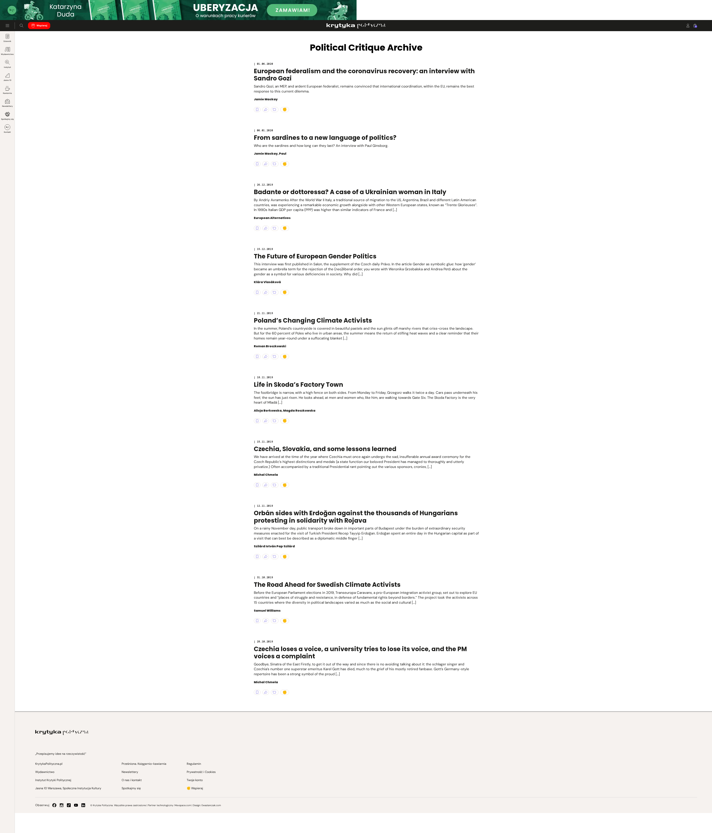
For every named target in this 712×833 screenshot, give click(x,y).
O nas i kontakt (132, 780)
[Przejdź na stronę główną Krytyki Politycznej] (61, 732)
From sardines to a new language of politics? (325, 137)
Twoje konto (195, 780)
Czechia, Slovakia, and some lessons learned (325, 449)
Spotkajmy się (7, 119)
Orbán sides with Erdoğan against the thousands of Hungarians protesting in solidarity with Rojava (356, 517)
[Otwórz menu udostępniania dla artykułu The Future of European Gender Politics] (265, 292)
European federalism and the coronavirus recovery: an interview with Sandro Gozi (364, 75)
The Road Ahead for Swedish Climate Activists (327, 584)
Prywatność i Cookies (201, 772)
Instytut (7, 67)
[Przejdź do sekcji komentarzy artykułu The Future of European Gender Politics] (274, 292)
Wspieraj (42, 25)
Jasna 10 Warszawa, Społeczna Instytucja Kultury (68, 788)
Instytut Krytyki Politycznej (53, 780)
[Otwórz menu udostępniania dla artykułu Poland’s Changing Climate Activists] (265, 356)
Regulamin (194, 764)
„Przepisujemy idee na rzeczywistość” (60, 754)
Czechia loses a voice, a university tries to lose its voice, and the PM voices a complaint (360, 653)
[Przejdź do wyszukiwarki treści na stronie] (21, 25)
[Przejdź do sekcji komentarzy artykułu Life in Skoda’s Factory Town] (274, 420)
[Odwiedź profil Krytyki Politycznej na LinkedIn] (83, 805)
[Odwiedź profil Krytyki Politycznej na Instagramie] (61, 805)
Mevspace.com (182, 805)
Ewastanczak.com (211, 805)
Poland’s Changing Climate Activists (313, 320)
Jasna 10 (7, 80)
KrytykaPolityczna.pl (48, 764)
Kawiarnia (7, 93)
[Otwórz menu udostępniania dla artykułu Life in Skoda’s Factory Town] (265, 420)
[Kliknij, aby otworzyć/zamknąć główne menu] (7, 25)
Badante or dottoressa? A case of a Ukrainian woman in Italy (350, 192)
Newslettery (7, 106)
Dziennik (7, 41)
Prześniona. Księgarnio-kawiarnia (144, 764)
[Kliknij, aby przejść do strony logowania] (688, 25)
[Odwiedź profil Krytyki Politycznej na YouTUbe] (76, 805)
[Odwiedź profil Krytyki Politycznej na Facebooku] (54, 805)
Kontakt (7, 132)
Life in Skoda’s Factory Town (298, 384)
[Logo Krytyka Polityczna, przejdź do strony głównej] (356, 25)
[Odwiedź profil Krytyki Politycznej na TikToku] (69, 805)
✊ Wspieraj (195, 788)
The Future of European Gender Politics (315, 256)
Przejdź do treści (18, 11)
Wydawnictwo (7, 54)
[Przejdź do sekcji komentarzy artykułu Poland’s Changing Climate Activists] (274, 356)
